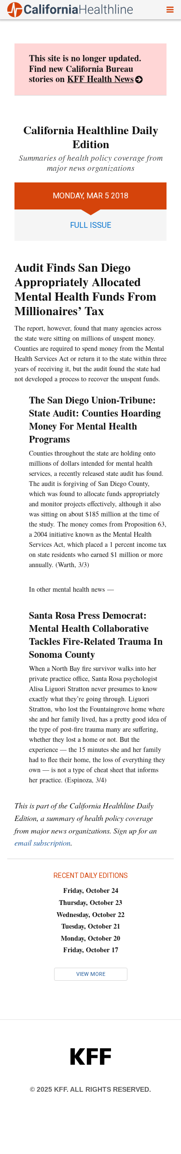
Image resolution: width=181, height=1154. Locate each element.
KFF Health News (100, 78)
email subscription (42, 842)
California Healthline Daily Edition (90, 136)
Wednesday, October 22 (90, 914)
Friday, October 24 (90, 890)
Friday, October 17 (90, 950)
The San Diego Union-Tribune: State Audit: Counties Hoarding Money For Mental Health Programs (95, 419)
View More (90, 974)
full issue (90, 225)
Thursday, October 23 (90, 902)
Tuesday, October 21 (90, 926)
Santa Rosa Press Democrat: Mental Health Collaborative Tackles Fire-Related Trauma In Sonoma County (96, 635)
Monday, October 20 (90, 938)
